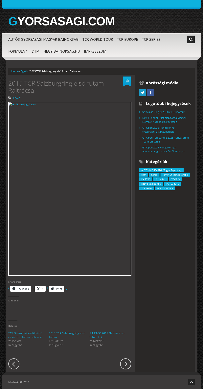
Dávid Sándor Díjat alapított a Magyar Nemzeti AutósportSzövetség (164, 120)
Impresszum (95, 51)
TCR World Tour (97, 39)
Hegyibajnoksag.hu (61, 51)
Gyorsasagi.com (61, 21)
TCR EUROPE (127, 39)
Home (15, 71)
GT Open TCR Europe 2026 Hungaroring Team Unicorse (165, 139)
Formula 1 (18, 51)
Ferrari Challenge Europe (175, 174)
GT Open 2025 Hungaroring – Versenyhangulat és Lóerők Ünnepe (163, 149)
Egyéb (24, 71)
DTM (35, 51)
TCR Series (151, 39)
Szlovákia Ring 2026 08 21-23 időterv (163, 112)
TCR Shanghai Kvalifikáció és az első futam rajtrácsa (25, 335)
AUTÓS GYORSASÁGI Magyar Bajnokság (43, 39)
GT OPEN (175, 179)
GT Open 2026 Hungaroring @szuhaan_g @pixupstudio (158, 129)
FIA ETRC (145, 179)
